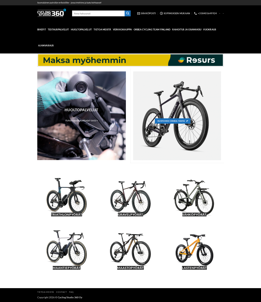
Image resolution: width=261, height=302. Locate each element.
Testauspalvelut (58, 29)
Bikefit (41, 29)
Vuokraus (209, 29)
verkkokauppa (122, 29)
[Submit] (128, 13)
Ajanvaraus (46, 45)
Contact (61, 292)
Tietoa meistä (102, 29)
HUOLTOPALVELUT (81, 29)
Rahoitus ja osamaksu (186, 29)
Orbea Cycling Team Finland (152, 29)
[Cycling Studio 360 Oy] (52, 13)
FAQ (71, 292)
